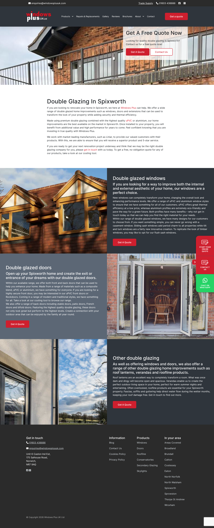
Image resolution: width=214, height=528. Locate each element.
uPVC (129, 120)
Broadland (170, 448)
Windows (142, 442)
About (138, 16)
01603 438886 (167, 3)
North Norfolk (172, 476)
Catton (168, 459)
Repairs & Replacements (87, 16)
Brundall (169, 454)
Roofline (141, 454)
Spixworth (170, 488)
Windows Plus (128, 107)
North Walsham (173, 482)
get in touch (90, 149)
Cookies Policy (117, 454)
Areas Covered (173, 442)
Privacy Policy (117, 459)
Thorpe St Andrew (175, 499)
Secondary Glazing (147, 465)
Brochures (127, 16)
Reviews (116, 16)
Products (65, 16)
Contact (151, 16)
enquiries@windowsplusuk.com (48, 3)
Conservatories (145, 459)
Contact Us (161, 51)
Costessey (170, 465)
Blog (111, 442)
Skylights (142, 471)
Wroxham (170, 505)
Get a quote (176, 16)
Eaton (168, 471)
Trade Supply (145, 3)
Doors (140, 448)
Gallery (105, 16)
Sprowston (170, 493)
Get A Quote (137, 51)
